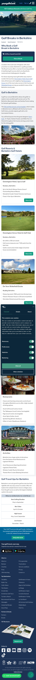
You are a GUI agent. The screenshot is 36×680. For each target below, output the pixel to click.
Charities (3, 567)
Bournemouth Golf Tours (8, 599)
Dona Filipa (4, 608)
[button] (18, 166)
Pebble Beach (22, 605)
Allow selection (18, 371)
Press (2, 569)
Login (21, 3)
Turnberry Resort (6, 596)
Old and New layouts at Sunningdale (15, 107)
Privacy (21, 569)
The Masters (4, 588)
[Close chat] (30, 621)
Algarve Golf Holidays (25, 585)
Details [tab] (18, 311)
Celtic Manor (5, 585)
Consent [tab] (6, 311)
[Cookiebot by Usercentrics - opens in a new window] (26, 307)
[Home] (8, 3)
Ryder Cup (4, 582)
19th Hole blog (5, 572)
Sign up (26, 3)
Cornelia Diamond (24, 593)
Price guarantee (23, 561)
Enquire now (18, 537)
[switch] (31, 346)
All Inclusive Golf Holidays (26, 602)
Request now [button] (18, 641)
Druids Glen (4, 591)
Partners (3, 615)
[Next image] (30, 134)
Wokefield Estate (6, 85)
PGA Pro (21, 608)
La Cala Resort (22, 599)
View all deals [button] (18, 58)
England (3, 42)
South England (12, 42)
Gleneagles (4, 602)
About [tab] (29, 311)
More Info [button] (29, 200)
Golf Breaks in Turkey (24, 596)
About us (3, 561)
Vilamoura (21, 582)
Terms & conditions (24, 567)
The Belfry (4, 579)
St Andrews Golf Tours (7, 593)
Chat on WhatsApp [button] (13, 676)
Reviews (3, 564)
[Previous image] (5, 134)
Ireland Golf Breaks (6, 605)
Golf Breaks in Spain (24, 591)
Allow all (18, 366)
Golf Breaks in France (24, 579)
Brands (3, 617)
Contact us (22, 572)
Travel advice (22, 564)
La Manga (21, 588)
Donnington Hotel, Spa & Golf (23, 79)
